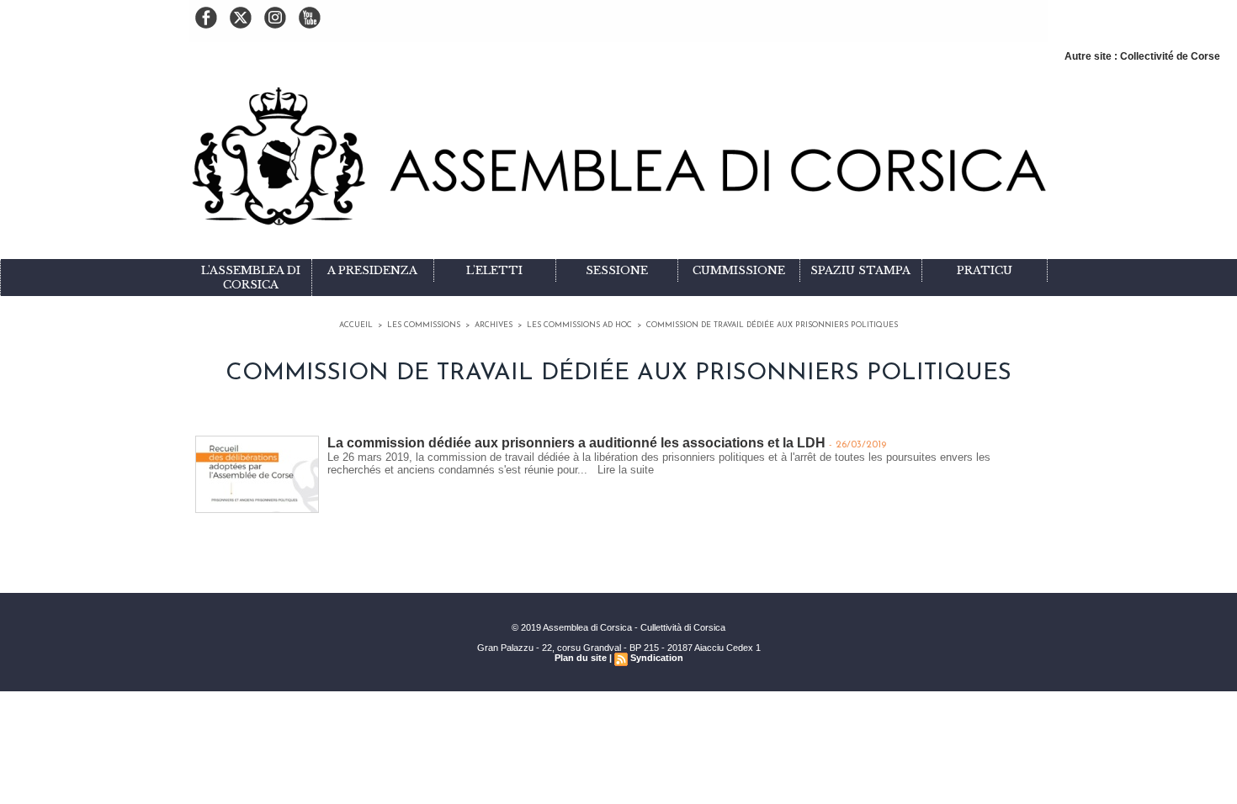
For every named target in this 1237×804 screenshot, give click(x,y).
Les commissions (423, 325)
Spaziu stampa (860, 270)
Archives (493, 325)
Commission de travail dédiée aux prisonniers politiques (772, 325)
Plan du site (581, 658)
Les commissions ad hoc (579, 325)
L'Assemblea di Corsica (250, 277)
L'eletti (494, 270)
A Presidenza (372, 270)
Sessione (617, 270)
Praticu (984, 270)
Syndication (656, 658)
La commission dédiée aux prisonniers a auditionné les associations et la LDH (576, 443)
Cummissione (739, 270)
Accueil (356, 325)
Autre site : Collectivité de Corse (1142, 56)
